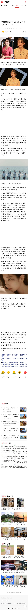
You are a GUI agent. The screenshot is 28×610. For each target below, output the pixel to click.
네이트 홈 (10, 606)
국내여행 (5, 411)
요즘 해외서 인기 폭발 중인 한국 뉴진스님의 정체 (14, 364)
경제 (21, 5)
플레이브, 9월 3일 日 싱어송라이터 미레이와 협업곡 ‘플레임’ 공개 (7, 583)
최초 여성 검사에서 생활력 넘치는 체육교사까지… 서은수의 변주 (20, 569)
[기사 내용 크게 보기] (26, 32)
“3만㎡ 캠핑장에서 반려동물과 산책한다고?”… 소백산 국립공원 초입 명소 (7, 521)
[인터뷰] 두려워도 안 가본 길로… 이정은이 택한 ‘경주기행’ (20, 583)
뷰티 (12, 5)
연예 (17, 5)
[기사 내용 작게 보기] (23, 32)
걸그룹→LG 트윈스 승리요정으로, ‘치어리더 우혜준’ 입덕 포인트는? (7, 554)
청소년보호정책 (15, 601)
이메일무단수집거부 (22, 601)
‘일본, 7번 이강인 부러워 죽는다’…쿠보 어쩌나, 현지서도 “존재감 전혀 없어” (20, 554)
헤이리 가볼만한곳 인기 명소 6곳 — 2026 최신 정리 (20, 536)
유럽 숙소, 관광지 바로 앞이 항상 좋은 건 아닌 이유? (7, 506)
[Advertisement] (14, 12)
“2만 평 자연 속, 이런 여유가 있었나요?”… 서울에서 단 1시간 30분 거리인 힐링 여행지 (11, 437)
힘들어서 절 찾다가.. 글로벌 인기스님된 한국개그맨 (14, 355)
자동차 (4, 432)
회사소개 (2, 601)
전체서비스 (17, 606)
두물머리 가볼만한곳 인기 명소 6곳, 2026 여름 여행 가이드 (20, 521)
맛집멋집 (5, 425)
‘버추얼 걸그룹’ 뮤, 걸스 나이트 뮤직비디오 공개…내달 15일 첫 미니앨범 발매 (7, 569)
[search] (25, 2)
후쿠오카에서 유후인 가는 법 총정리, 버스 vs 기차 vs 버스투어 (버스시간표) (20, 506)
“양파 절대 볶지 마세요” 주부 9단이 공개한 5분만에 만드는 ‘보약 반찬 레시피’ (7, 536)
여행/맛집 (6, 5)
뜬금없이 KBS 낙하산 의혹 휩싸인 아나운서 (13, 362)
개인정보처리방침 (8, 601)
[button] (25, 606)
